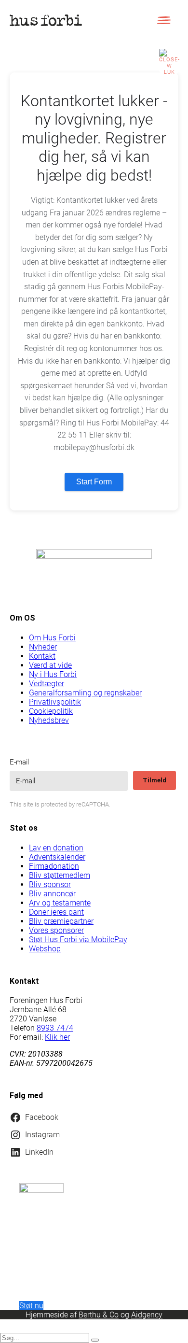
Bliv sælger (37, 930)
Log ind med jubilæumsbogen (39, 438)
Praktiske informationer (38, 1050)
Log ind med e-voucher (39, 388)
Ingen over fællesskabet (38, 967)
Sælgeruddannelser (38, 1008)
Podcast (37, 1280)
